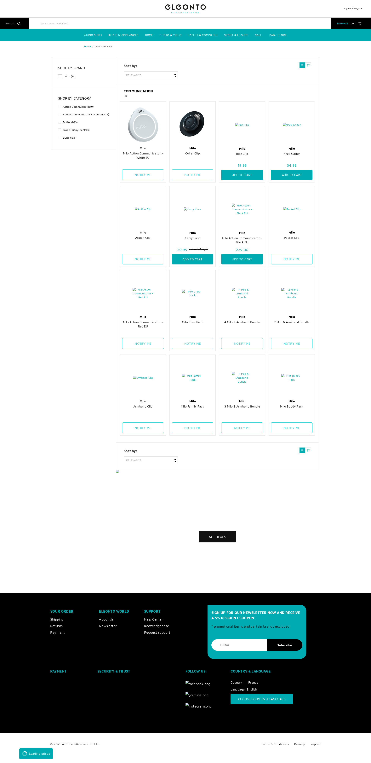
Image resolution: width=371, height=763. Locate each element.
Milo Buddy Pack (291, 406)
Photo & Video (170, 35)
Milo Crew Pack (192, 322)
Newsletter (108, 626)
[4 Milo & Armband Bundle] (242, 293)
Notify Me (143, 174)
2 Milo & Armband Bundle (292, 322)
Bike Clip (242, 153)
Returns (56, 626)
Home (149, 35)
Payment (57, 632)
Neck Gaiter (291, 153)
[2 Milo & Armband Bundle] (292, 293)
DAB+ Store (278, 35)
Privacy (299, 744)
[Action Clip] (143, 209)
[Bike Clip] (242, 125)
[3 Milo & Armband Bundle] (242, 378)
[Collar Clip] (193, 125)
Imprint (316, 744)
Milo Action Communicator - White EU (143, 155)
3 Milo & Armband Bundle (242, 406)
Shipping (57, 619)
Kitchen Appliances (123, 35)
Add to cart (242, 175)
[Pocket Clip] (292, 209)
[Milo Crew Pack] (193, 293)
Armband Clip (142, 406)
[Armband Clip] (143, 378)
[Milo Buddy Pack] (292, 378)
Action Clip (143, 237)
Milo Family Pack (192, 406)
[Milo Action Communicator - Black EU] (242, 209)
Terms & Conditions (275, 744)
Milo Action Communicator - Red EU (143, 324)
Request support (157, 632)
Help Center (153, 619)
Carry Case (192, 238)
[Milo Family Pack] (193, 378)
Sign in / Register (353, 8)
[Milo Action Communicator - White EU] (143, 125)
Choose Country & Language (261, 699)
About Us (106, 619)
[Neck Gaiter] (292, 125)
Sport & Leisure (236, 35)
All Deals (217, 537)
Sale (258, 35)
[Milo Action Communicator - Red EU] (143, 293)
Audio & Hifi (93, 35)
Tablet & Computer (203, 35)
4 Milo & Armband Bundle (242, 322)
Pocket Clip (292, 237)
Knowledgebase (156, 626)
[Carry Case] (193, 209)
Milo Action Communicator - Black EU (242, 240)
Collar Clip (192, 153)
